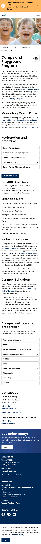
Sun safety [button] (7, 378)
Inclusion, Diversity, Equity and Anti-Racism (17, 487)
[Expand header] (38, 15)
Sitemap (4, 501)
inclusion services (12, 248)
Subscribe (7, 447)
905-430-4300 (6, 406)
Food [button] (5, 364)
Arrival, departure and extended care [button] (17, 349)
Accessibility (6, 485)
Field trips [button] (7, 359)
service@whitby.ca (8, 408)
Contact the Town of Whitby (11, 412)
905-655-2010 (6, 421)
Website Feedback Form (10, 503)
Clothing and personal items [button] (13, 354)
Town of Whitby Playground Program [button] (17, 167)
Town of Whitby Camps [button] (11, 148)
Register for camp (10, 176)
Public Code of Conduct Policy (13, 494)
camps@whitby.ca (32, 127)
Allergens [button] (6, 345)
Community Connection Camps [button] (15, 157)
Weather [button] (6, 382)
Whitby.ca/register (16, 99)
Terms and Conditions (9, 497)
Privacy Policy (18, 535)
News (3, 490)
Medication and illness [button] (11, 368)
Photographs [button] (8, 373)
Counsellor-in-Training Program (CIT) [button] (17, 153)
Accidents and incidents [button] (12, 340)
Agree (6, 540)
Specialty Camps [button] (9, 162)
